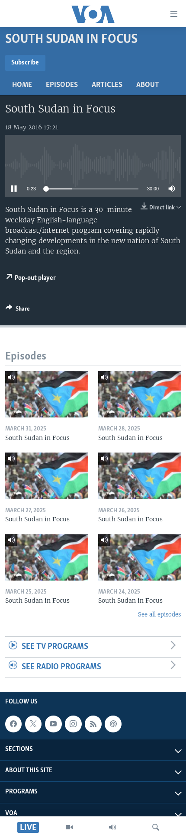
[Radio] (112, 827)
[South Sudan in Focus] (46, 394)
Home (22, 85)
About (147, 85)
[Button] (18, 310)
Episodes (62, 85)
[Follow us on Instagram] (73, 724)
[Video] (69, 827)
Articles (107, 85)
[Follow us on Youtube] (53, 724)
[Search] (156, 827)
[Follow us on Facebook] (13, 724)
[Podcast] (113, 724)
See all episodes (159, 614)
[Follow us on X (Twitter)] (33, 724)
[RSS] (93, 724)
